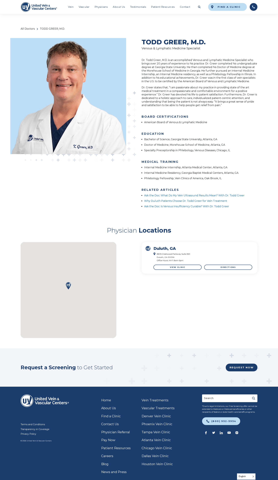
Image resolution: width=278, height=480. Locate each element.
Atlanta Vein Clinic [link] (156, 440)
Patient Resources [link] (163, 6)
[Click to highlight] (199, 258)
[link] (39, 7)
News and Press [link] (114, 472)
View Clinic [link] (177, 267)
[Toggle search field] (199, 7)
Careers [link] (107, 456)
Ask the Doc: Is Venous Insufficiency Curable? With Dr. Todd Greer (186, 206)
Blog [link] (104, 464)
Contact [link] (185, 6)
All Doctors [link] (28, 29)
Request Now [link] (242, 367)
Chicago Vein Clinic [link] (157, 448)
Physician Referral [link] (115, 432)
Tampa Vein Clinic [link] (156, 432)
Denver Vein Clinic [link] (156, 416)
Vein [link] (71, 6)
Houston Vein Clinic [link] (157, 464)
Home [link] (106, 400)
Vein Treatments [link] (155, 400)
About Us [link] (119, 6)
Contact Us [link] (110, 424)
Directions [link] (228, 267)
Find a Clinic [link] (111, 416)
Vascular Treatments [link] (158, 408)
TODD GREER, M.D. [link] (52, 29)
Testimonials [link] (138, 6)
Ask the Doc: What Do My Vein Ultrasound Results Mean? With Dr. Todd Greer (194, 195)
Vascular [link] (84, 6)
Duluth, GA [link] (164, 248)
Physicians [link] (101, 6)
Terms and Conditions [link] (33, 424)
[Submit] (253, 398)
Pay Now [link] (108, 440)
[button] (68, 286)
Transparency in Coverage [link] (35, 429)
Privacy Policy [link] (28, 433)
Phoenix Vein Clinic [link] (157, 424)
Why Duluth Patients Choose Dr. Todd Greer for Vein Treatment (185, 200)
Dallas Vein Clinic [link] (155, 456)
